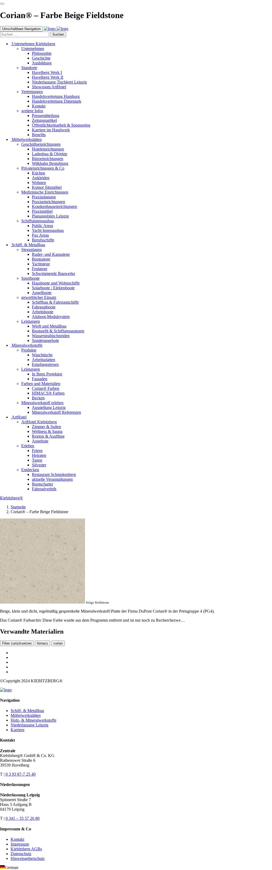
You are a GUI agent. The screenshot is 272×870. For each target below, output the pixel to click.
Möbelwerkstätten (26, 715)
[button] (136, 867)
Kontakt (17, 839)
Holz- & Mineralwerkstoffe (33, 720)
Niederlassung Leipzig (29, 725)
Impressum (20, 844)
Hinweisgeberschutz (28, 858)
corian (58, 643)
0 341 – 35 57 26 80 (23, 818)
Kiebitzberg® (11, 498)
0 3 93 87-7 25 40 (21, 774)
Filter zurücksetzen (17, 643)
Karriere (17, 729)
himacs (42, 643)
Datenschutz (21, 853)
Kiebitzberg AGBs (26, 849)
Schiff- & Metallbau (27, 710)
